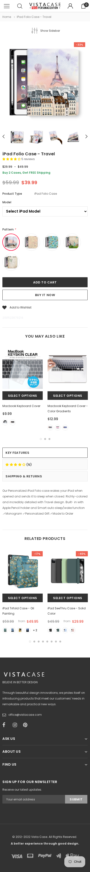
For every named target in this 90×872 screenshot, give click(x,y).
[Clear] (5, 422)
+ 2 (35, 630)
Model (6, 202)
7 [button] (56, 641)
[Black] (12, 422)
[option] (45, 83)
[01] (5, 630)
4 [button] (43, 641)
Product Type (12, 194)
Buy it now (45, 295)
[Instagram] (16, 725)
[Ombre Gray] (50, 427)
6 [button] (52, 641)
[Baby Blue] (65, 630)
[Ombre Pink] (57, 427)
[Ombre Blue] (65, 427)
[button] (11, 159)
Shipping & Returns (24, 476)
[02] (12, 630)
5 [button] (47, 641)
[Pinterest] (26, 725)
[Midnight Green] (57, 630)
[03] (20, 630)
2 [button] (45, 439)
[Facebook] (6, 725)
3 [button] (49, 439)
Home (6, 17)
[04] (27, 630)
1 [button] (41, 439)
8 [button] (60, 641)
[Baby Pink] (72, 630)
